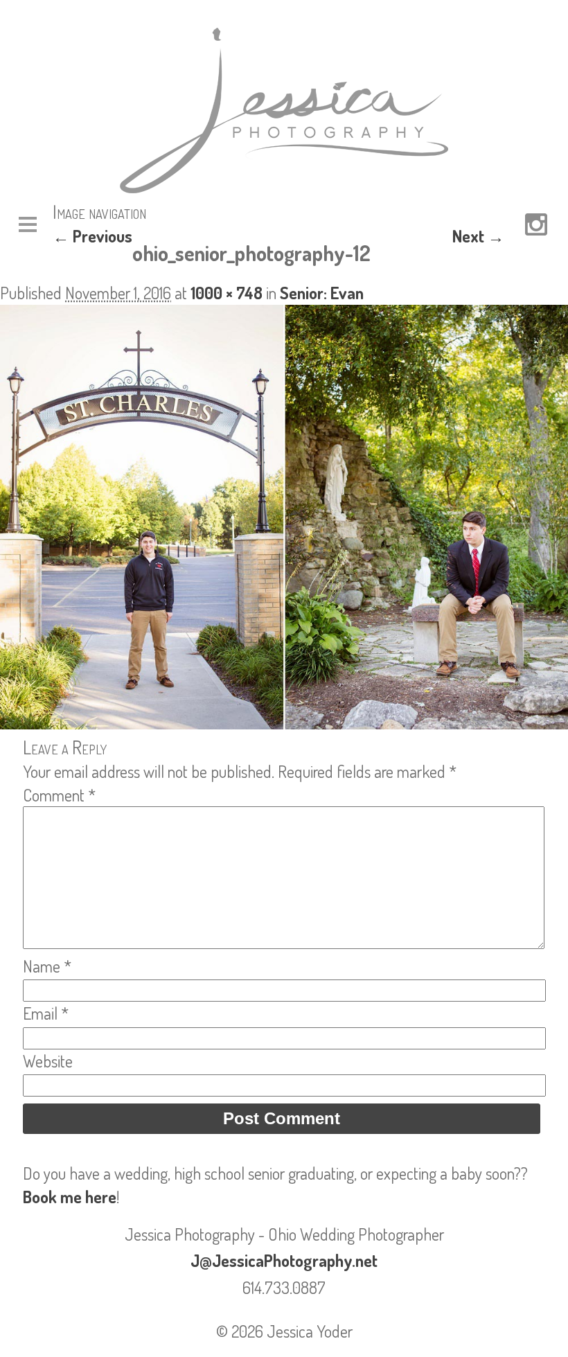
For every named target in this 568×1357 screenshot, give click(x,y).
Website (48, 1061)
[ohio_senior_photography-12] (284, 723)
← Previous (92, 236)
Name (47, 966)
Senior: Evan (322, 292)
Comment (59, 795)
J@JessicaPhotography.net (284, 1260)
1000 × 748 (226, 292)
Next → (478, 236)
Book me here (69, 1196)
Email (46, 1013)
